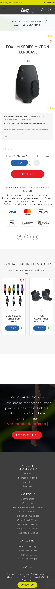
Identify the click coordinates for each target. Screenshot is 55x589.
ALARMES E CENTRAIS (27, 24)
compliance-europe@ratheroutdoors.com (32, 123)
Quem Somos (27, 499)
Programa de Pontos (27, 528)
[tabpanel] (27, 84)
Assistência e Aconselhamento (28, 507)
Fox (28, 60)
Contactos (27, 503)
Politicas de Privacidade (27, 516)
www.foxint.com (9, 123)
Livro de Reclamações (27, 524)
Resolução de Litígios (27, 533)
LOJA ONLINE (16, 21)
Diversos (27, 486)
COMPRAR (27, 174)
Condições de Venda (27, 520)
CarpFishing (27, 482)
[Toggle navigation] (9, 9)
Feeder (27, 473)
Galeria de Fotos (27, 511)
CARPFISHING (36, 21)
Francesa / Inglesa (27, 477)
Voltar (49, 36)
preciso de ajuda (27, 435)
